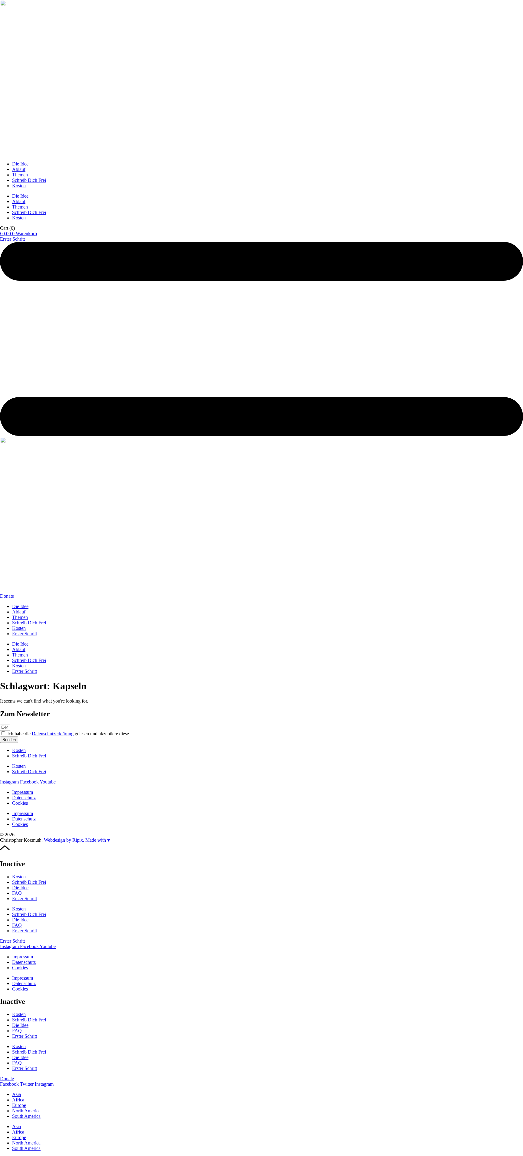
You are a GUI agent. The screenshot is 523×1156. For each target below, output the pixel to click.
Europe (19, 1105)
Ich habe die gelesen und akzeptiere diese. (68, 733)
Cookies (20, 803)
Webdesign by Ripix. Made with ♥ (77, 840)
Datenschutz (24, 797)
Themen (20, 174)
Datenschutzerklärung (53, 733)
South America (26, 1116)
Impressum (22, 792)
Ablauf (18, 169)
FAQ (17, 893)
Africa (18, 1099)
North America (26, 1110)
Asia (16, 1094)
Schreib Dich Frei (29, 180)
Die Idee (20, 163)
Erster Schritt (24, 633)
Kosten (19, 185)
